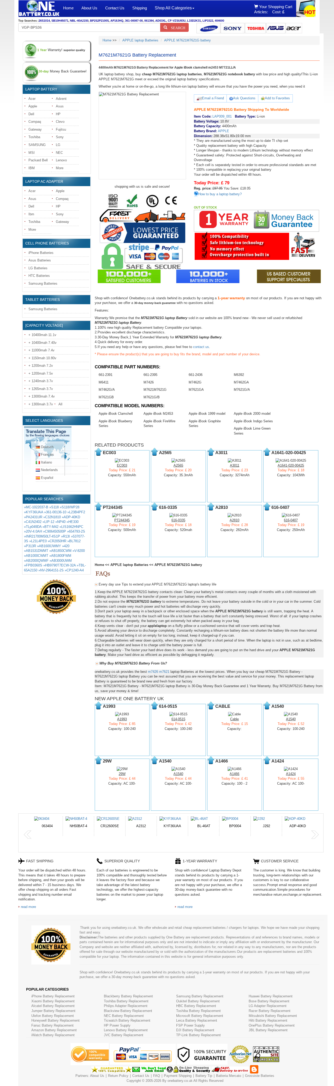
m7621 (164, 672)
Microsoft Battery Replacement (199, 1016)
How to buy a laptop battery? (220, 194)
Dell (31, 114)
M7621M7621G (155, 390)
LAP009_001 (222, 116)
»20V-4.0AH (33, 531)
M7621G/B (152, 397)
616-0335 (178, 520)
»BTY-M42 (50, 527)
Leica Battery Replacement (196, 1020)
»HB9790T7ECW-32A (59, 565)
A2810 (234, 520)
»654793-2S (76, 531)
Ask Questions (244, 98)
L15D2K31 (194, 20)
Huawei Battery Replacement (271, 996)
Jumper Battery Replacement (53, 1011)
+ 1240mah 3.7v (40, 381)
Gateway (35, 129)
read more (28, 907)
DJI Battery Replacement (195, 1030)
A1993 (122, 719)
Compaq (34, 122)
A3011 (234, 465)
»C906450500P (54, 531)
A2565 (178, 465)
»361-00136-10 (55, 512)
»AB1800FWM (60, 556)
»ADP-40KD (71, 517)
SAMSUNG (37, 145)
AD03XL (160, 20)
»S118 (54, 507)
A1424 (291, 774)
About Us (89, 8)
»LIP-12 (48, 522)
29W (122, 774)
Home (68, 8)
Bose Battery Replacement (269, 1001)
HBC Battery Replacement (196, 1006)
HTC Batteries (39, 276)
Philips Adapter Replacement (125, 1006)
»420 (65, 546)
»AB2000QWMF (36, 561)
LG (58, 145)
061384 (149, 20)
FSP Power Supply (190, 1025)
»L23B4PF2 (76, 512)
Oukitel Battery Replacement (198, 1001)
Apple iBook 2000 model (252, 414)
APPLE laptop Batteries (140, 40)
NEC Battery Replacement (124, 1016)
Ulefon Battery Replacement (52, 1016)
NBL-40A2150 (79, 20)
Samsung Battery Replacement (199, 996)
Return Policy (118, 1076)
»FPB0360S (33, 565)
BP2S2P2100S (99, 20)
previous (28, 835)
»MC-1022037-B (36, 507)
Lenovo (61, 160)
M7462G (195, 382)
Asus (60, 106)
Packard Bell (38, 160)
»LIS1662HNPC (71, 527)
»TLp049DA (32, 527)
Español (47, 478)
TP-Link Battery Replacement (198, 1035)
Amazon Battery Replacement (54, 1030)
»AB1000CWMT (36, 556)
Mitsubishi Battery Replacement (273, 1016)
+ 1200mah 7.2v (40, 366)
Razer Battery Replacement (269, 1011)
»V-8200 (79, 551)
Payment (170, 1076)
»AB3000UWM (61, 561)
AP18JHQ (116, 20)
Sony (60, 137)
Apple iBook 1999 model (207, 414)
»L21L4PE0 (38, 541)
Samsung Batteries (42, 283)
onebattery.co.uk (180, 1081)
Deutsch (47, 447)
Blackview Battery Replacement (128, 1011)
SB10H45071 (59, 20)
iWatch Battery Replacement (53, 1035)
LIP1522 (207, 20)
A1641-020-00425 (291, 465)
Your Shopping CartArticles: (273, 9)
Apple (32, 106)
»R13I (65, 536)
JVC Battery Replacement (123, 1035)
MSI (31, 153)
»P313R (30, 546)
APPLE (223, 131)
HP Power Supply (117, 1025)
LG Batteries (37, 268)
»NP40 (60, 522)
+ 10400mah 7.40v (42, 343)
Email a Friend (213, 98)
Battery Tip (204, 1076)
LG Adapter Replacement (268, 1006)
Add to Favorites (277, 98)
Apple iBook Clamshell (116, 414)
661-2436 (195, 375)
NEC (59, 153)
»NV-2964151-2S (51, 570)
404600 (219, 20)
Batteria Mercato (229, 1076)
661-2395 (150, 375)
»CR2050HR (57, 541)
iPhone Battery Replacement (53, 996)
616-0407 (291, 520)
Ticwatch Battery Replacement (127, 1020)
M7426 (149, 382)
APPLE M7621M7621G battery (187, 40)
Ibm (31, 214)
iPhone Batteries (40, 253)
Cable (234, 719)
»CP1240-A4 (74, 570)
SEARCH (176, 27)
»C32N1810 (52, 517)
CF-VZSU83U (177, 20)
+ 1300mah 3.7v (40, 404)
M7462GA (241, 382)
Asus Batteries (39, 260)
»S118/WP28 (69, 507)
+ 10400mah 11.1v (42, 335)
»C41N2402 (32, 522)
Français (47, 454)
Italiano (46, 462)
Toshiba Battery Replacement (126, 1001)
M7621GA (196, 390)
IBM (31, 168)
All (60, 404)
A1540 (291, 719)
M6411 (104, 382)
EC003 (122, 465)
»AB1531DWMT (36, 551)
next (315, 835)
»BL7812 (74, 541)
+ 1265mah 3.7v (40, 389)
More (59, 168)
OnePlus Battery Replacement (272, 1025)
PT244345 (122, 520)
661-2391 (105, 375)
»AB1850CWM (60, 551)
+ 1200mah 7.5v (40, 373)
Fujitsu (61, 129)
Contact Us (114, 8)
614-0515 (178, 719)
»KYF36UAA (33, 512)
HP (58, 114)
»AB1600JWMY (49, 546)
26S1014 (44, 20)
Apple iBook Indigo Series (253, 421)
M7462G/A (107, 390)
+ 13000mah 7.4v (41, 396)
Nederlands (49, 470)
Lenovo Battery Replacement (126, 1030)
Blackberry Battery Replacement (128, 996)
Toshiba (34, 137)
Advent (61, 99)
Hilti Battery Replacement (268, 1020)
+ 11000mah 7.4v (41, 350)
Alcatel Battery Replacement (53, 1006)
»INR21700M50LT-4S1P (42, 536)
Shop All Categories (173, 8)
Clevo (60, 122)
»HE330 (73, 522)
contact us (201, 347)
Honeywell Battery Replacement (55, 1020)
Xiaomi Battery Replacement (53, 1001)
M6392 (239, 375)
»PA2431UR (33, 517)
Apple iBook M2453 (158, 414)
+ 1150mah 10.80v (42, 358)
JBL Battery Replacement (268, 1030)
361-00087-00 (134, 20)
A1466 (234, 774)
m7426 (153, 672)
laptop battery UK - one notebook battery (39, 8)
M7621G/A (242, 390)
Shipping (139, 8)
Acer (31, 99)
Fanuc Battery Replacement (52, 1025)
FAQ (156, 1076)
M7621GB (106, 397)
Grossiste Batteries (259, 1076)
